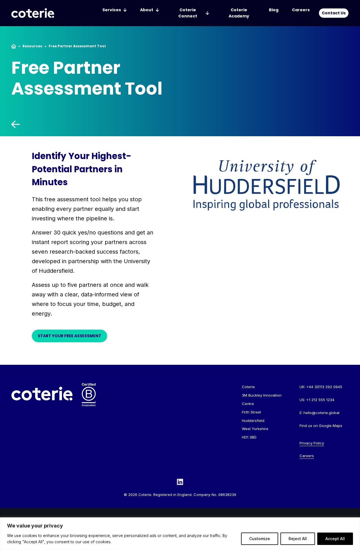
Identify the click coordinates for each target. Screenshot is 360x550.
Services (111, 10)
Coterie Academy (239, 13)
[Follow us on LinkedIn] (180, 481)
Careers (301, 10)
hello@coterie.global (321, 412)
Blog (273, 10)
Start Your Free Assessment (69, 336)
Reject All (298, 538)
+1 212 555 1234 (320, 399)
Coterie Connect (187, 13)
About (146, 10)
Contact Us (334, 13)
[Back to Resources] (107, 124)
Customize (259, 538)
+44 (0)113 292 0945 (324, 386)
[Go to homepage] (32, 13)
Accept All (335, 538)
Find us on (321, 425)
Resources (32, 46)
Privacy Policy (312, 443)
